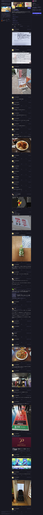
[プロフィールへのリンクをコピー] (25, 8)
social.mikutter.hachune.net (16, 10)
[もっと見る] (30, 46)
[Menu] (26, 8)
